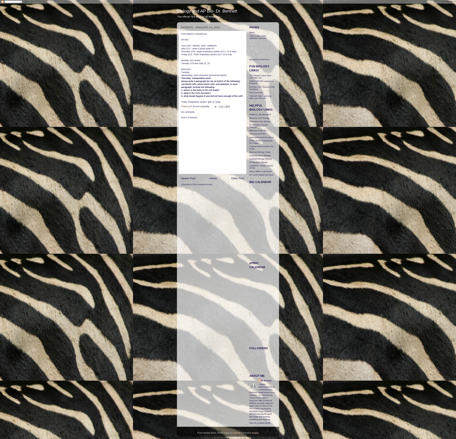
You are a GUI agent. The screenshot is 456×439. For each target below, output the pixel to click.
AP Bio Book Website (258, 162)
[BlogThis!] (222, 106)
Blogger (255, 433)
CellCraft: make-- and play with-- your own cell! (260, 97)
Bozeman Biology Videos (260, 152)
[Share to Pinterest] (229, 106)
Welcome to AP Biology (259, 118)
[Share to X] (224, 106)
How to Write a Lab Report (260, 171)
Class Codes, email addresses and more (258, 37)
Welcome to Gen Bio (258, 130)
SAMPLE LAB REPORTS (260, 115)
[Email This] (220, 106)
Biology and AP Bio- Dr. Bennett (207, 11)
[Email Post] (215, 106)
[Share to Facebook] (226, 106)
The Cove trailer (256, 93)
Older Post (237, 178)
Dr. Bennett (266, 381)
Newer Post (188, 178)
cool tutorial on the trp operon (261, 137)
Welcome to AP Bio (257, 134)
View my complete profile (260, 423)
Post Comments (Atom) (202, 184)
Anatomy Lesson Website (260, 155)
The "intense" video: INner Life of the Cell (260, 76)
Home (213, 178)
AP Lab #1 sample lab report (261, 175)
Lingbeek (236, 433)
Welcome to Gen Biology (259, 121)
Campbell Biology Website (260, 159)
